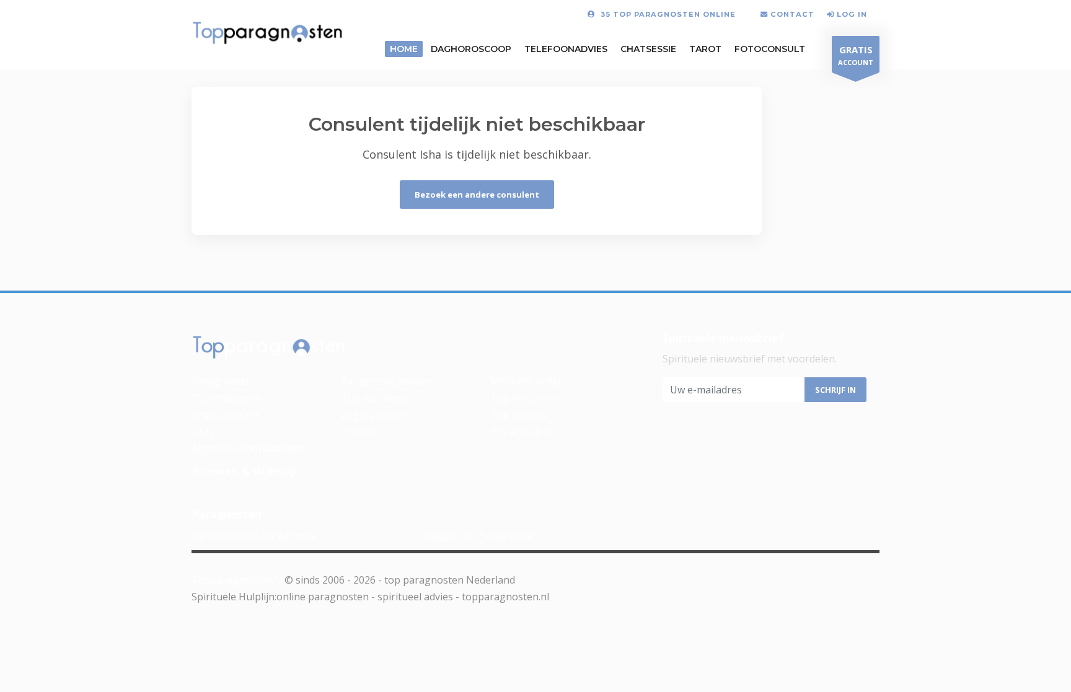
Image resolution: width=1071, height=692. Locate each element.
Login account (374, 415)
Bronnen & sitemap (245, 470)
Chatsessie (648, 49)
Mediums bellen (527, 381)
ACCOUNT (855, 55)
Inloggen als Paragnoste (475, 535)
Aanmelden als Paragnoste (254, 535)
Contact (359, 432)
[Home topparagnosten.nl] (269, 348)
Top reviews (518, 415)
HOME (404, 49)
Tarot (705, 49)
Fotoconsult (769, 49)
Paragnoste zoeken (386, 381)
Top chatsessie (227, 398)
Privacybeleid (520, 432)
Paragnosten (222, 381)
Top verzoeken (525, 398)
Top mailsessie (375, 398)
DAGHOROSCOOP (471, 49)
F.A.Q (203, 432)
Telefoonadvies (565, 49)
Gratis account (225, 415)
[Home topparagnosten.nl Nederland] (268, 33)
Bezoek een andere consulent (477, 194)
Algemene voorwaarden (247, 448)
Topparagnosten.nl (237, 580)
